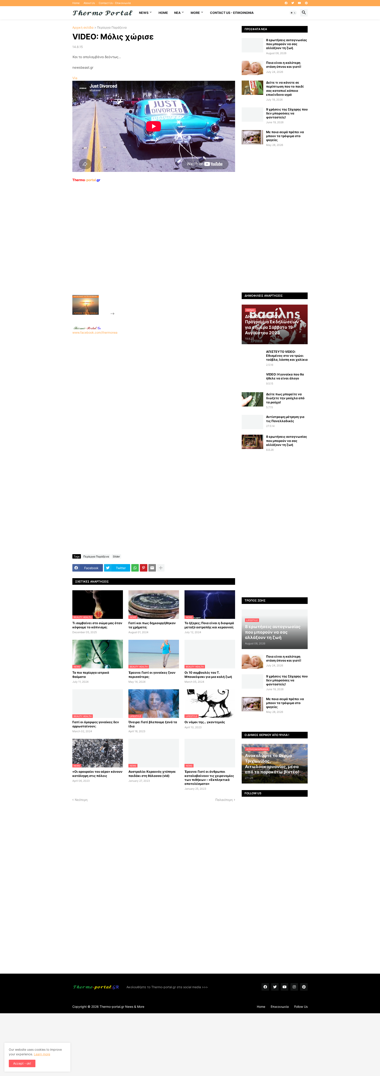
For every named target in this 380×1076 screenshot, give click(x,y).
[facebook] (286, 3)
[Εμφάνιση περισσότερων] (160, 568)
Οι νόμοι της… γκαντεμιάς (205, 722)
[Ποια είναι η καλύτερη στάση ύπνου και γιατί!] (252, 68)
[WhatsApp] (135, 568)
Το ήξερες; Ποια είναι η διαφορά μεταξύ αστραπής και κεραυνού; (209, 625)
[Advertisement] (148, 249)
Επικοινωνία (280, 1006)
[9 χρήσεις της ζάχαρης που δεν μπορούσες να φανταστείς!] (252, 114)
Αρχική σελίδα (82, 27)
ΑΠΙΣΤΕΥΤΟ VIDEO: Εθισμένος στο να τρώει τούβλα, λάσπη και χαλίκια (287, 355)
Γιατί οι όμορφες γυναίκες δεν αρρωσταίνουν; (95, 724)
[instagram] (294, 987)
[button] (293, 13)
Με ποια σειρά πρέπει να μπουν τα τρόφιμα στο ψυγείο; (285, 136)
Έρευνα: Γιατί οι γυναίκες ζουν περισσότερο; (151, 674)
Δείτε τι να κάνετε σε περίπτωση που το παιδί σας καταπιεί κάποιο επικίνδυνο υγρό (285, 88)
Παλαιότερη (224, 800)
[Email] (152, 568)
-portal (86, 180)
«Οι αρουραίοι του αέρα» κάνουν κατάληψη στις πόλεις (97, 773)
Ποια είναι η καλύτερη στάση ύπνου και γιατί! (283, 64)
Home (76, 3)
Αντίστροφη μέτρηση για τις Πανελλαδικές (285, 419)
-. (87, 328)
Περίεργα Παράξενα (112, 27)
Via (74, 78)
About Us (89, 3)
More (195, 13)
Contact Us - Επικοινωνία (115, 3)
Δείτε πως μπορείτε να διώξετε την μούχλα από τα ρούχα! (285, 398)
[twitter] (292, 3)
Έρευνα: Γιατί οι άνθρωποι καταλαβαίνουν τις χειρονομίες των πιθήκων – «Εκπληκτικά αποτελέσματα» (209, 777)
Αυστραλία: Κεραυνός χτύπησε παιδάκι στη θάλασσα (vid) (152, 773)
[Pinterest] (143, 568)
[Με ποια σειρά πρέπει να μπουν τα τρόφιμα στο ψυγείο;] (252, 137)
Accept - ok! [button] (22, 1063)
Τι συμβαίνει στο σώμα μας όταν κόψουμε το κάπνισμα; (97, 625)
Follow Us (301, 1006)
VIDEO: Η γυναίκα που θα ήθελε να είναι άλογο (285, 376)
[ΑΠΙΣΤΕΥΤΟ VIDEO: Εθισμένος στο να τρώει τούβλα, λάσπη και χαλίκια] (252, 357)
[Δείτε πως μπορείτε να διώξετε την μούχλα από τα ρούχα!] (252, 399)
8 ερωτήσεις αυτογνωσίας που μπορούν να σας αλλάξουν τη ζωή (286, 44)
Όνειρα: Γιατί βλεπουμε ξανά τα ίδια (152, 724)
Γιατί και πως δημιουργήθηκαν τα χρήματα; (152, 625)
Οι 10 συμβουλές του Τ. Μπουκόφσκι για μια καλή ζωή (208, 674)
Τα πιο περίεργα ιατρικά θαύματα (90, 674)
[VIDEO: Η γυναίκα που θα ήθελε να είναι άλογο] (252, 379)
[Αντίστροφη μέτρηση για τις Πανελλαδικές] (252, 422)
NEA (177, 13)
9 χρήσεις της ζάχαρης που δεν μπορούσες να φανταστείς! (287, 113)
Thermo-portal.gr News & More (122, 1006)
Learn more (42, 1054)
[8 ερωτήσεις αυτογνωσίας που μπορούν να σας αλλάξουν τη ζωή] (252, 45)
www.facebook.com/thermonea (94, 332)
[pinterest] (306, 3)
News (143, 13)
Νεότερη (81, 800)
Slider (116, 556)
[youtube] (299, 3)
